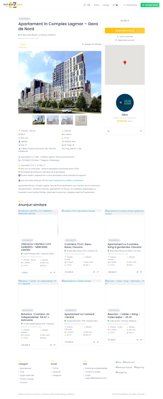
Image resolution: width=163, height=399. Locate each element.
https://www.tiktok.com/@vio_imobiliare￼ (65, 180)
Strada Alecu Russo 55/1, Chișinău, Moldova (83, 251)
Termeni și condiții (92, 372)
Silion (125, 114)
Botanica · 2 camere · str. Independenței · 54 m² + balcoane (35, 317)
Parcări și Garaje (27, 379)
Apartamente (25, 19)
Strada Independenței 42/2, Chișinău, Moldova (39, 324)
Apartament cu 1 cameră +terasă (79, 316)
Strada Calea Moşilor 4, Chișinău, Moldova (38, 35)
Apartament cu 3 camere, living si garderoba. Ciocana (124, 246)
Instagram (57, 375)
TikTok (56, 368)
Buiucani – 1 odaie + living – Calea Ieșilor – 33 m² (124, 316)
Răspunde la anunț (125, 30)
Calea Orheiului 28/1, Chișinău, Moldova (39, 253)
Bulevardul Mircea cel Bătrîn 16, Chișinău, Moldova (126, 251)
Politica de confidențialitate (96, 368)
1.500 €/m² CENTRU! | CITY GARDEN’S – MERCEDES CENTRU (36, 247)
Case (22, 372)
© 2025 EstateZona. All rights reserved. (128, 394)
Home (96, 5)
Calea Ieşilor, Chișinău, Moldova (123, 321)
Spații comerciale (27, 375)
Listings (106, 5)
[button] (124, 63)
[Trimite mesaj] (141, 131)
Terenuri (23, 382)
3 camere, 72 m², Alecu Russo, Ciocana (77, 246)
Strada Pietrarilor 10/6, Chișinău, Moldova (83, 321)
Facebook (57, 372)
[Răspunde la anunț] (51, 272)
